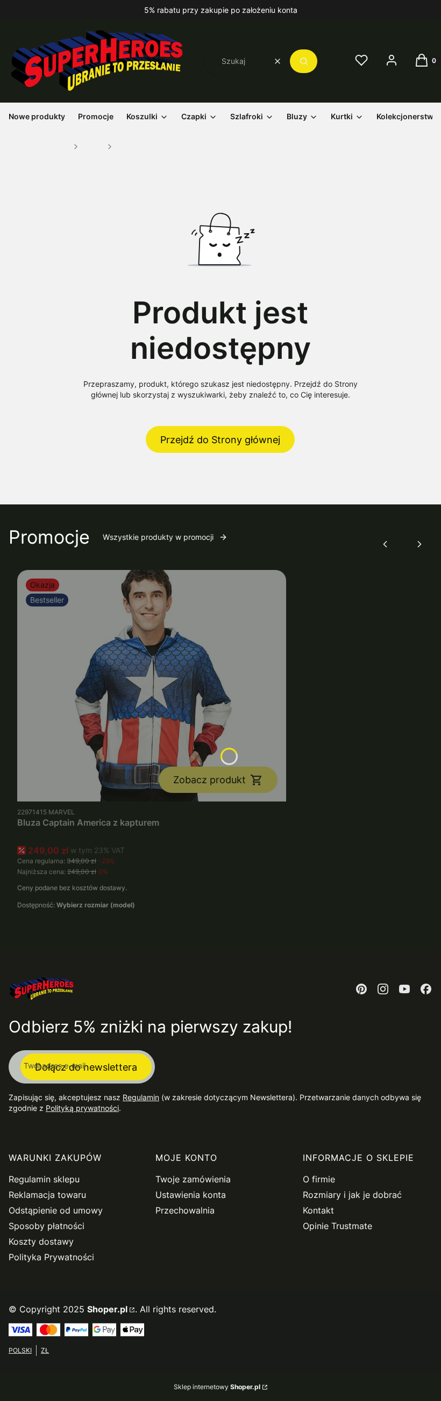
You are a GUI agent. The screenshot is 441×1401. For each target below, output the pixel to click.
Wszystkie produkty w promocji (158, 536)
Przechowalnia (185, 1210)
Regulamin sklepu (44, 1179)
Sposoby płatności (46, 1226)
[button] (303, 61)
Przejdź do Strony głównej (220, 439)
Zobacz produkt (209, 779)
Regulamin (141, 1097)
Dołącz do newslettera (86, 1067)
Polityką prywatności (82, 1108)
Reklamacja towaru (47, 1194)
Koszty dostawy (41, 1241)
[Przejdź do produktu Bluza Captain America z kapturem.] (151, 685)
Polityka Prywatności (51, 1257)
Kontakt (318, 1210)
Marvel (92, 146)
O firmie (319, 1179)
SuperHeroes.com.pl (39, 146)
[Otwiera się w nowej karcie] (361, 989)
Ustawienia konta (190, 1194)
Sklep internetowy (217, 1387)
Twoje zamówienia (193, 1179)
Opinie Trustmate (337, 1226)
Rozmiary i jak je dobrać (352, 1194)
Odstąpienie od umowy (56, 1210)
